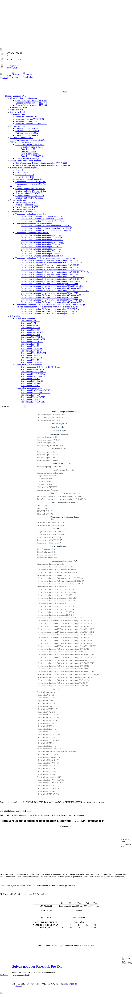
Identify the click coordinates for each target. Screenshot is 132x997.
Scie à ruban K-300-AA (46, 786)
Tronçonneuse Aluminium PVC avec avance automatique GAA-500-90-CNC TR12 (68, 623)
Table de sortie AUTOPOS (47, 487)
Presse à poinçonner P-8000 (47, 558)
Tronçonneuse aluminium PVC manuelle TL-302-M (57, 570)
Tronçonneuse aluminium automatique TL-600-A (56, 612)
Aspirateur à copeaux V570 (47, 443)
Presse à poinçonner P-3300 (47, 552)
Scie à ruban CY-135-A (46, 701)
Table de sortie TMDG (46, 484)
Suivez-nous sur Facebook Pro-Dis (38, 966)
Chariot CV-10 (42, 508)
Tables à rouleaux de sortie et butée (50, 473)
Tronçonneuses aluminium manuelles (50, 564)
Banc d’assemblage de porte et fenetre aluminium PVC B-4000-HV (61, 499)
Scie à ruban (55, 689)
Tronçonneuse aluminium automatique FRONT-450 (56, 615)
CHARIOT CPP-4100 (45, 514)
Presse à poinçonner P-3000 (47, 549)
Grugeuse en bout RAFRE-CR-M (49, 537)
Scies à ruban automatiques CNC (49, 777)
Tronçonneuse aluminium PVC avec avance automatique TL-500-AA (63, 686)
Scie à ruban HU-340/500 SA (48, 760)
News (43, 89)
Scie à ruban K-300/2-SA (47, 771)
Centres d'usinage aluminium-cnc (64, 411)
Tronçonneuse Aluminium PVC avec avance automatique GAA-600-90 (63, 626)
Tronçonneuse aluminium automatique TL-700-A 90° (57, 598)
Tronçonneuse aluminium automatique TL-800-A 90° (57, 601)
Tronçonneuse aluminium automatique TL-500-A (56, 609)
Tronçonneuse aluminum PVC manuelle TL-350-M (56, 567)
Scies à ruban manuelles (46, 692)
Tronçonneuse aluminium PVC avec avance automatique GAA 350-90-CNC (65, 652)
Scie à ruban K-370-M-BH (47, 746)
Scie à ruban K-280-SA (46, 766)
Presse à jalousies (57, 427)
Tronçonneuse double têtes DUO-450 (50, 525)
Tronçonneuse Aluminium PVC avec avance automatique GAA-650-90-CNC (66, 643)
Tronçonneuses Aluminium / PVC (64, 561)
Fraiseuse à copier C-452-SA (47, 455)
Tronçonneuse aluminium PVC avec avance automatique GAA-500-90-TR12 (66, 663)
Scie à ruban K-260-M (46, 723)
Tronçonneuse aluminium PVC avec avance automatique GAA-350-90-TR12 (66, 655)
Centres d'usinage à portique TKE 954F (51, 417)
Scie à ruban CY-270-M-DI (48, 709)
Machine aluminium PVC (22, 815)
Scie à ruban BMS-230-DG (48, 720)
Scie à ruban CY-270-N (46, 712)
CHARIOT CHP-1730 (45, 511)
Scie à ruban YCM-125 (46, 695)
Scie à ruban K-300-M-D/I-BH (49, 735)
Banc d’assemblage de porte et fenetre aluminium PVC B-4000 (60, 496)
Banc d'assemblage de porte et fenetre (66, 493)
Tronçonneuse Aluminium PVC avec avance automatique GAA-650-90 (63, 638)
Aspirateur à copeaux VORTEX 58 (50, 440)
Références (33, 89)
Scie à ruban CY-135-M (46, 703)
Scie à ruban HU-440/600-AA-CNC (51, 783)
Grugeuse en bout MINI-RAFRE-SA (50, 534)
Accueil (5, 89)
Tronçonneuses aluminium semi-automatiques (53, 575)
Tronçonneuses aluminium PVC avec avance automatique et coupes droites (64, 618)
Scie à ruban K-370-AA (46, 791)
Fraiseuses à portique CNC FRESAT (50, 467)
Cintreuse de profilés (59, 423)
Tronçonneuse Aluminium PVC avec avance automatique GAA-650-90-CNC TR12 (68, 646)
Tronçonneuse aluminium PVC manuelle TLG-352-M (57, 573)
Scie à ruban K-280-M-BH (47, 729)
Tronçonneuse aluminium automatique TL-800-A (56, 590)
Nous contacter (54, 89)
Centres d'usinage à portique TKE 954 (51, 415)
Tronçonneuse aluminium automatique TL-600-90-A (57, 592)
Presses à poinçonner (59, 546)
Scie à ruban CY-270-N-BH (48, 715)
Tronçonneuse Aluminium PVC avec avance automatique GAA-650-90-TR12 (66, 640)
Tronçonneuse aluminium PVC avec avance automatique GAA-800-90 (63, 666)
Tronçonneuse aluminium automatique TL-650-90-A (57, 595)
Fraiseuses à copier (58, 449)
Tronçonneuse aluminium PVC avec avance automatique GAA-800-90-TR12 (66, 672)
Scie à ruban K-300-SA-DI (47, 769)
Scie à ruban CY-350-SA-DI (48, 754)
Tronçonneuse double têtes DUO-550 (50, 522)
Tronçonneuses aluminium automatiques (51, 587)
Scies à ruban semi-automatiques (49, 749)
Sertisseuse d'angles (58, 430)
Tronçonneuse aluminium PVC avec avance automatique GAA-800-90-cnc (65, 669)
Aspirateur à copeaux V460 (47, 437)
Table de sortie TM (45, 479)
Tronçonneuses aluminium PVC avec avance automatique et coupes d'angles (64, 677)
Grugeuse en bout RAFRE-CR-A (49, 543)
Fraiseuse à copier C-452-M (47, 452)
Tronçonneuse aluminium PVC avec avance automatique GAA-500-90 (63, 660)
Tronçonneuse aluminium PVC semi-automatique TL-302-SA (60, 578)
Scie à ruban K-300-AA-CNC (48, 788)
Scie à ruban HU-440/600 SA (48, 763)
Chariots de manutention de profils (64, 502)
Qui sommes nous (18, 89)
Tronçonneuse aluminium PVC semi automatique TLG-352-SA (61, 581)
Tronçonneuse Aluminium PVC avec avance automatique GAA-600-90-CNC (66, 629)
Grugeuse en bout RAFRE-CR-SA (49, 540)
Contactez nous (88, 945)
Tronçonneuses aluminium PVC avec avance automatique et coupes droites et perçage (68, 674)
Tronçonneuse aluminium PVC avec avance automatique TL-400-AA (63, 683)
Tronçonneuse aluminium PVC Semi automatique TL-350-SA (60, 584)
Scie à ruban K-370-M (46, 743)
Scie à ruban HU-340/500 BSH (49, 757)
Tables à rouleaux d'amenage (47, 490)
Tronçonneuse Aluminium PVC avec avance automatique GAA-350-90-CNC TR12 (68, 657)
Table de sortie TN (44, 481)
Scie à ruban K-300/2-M (47, 737)
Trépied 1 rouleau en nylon (48, 476)
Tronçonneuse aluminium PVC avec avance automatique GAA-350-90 (63, 649)
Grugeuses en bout (58, 528)
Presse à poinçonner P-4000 (47, 555)
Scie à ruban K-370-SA (46, 774)
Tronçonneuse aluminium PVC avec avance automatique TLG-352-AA (64, 680)
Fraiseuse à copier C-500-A (47, 458)
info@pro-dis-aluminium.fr (12, 66)
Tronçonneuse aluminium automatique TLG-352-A (56, 604)
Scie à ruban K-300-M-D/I (47, 732)
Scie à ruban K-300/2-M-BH (48, 740)
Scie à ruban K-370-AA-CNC (48, 794)
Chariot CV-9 (42, 505)
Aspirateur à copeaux (59, 434)
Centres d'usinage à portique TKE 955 (51, 420)
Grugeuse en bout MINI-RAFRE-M (50, 532)
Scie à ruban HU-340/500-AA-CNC (51, 780)
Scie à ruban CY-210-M (46, 706)
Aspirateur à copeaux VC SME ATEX (51, 446)
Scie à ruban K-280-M (46, 726)
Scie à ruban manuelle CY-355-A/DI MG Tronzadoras (57, 752)
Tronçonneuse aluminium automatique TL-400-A (56, 606)
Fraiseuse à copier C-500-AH (47, 460)
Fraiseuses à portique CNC (61, 464)
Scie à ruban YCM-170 (46, 698)
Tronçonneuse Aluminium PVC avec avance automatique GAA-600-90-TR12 (66, 632)
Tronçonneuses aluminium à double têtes (65, 518)
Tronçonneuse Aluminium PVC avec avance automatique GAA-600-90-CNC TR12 (68, 635)
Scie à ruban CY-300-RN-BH (48, 718)
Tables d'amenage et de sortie (62, 470)
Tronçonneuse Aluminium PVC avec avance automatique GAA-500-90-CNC (66, 621)
